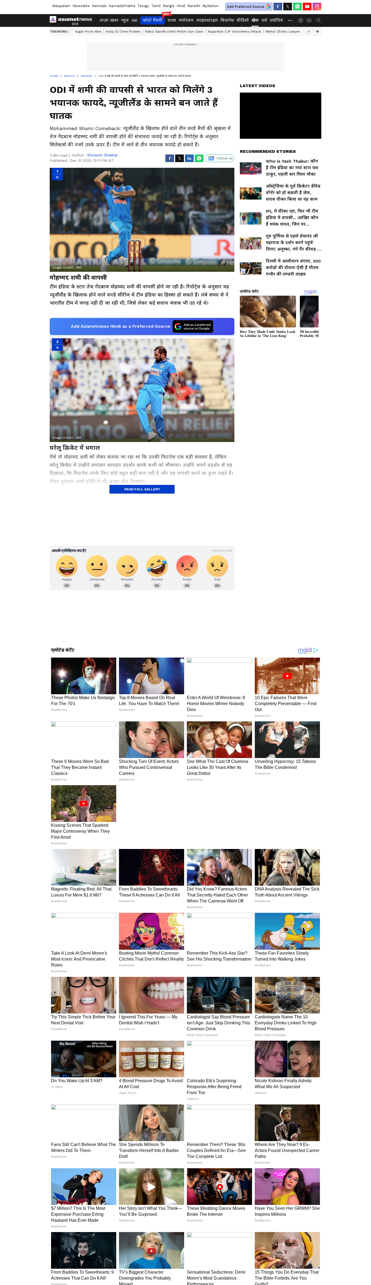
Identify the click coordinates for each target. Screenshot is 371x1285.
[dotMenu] (290, 20)
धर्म (264, 20)
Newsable (81, 6)
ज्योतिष (276, 20)
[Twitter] (287, 6)
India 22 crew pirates (123, 31)
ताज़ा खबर (109, 20)
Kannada (99, 6)
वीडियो (243, 20)
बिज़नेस (227, 20)
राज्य (172, 20)
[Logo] (73, 20)
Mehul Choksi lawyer (283, 31)
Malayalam (61, 6)
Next (317, 31)
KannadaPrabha (122, 6)
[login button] (302, 20)
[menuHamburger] (309, 20)
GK (134, 20)
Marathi (193, 6)
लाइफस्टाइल (207, 20)
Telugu (143, 6)
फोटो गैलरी (152, 20)
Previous (309, 31)
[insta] (317, 6)
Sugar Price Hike (88, 31)
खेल (255, 20)
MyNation (210, 6)
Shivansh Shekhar (102, 155)
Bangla (168, 6)
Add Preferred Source (245, 7)
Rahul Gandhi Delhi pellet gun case (174, 31)
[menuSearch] (318, 20)
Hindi (181, 6)
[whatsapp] (297, 6)
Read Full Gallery (142, 489)
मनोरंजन (186, 20)
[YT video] (307, 6)
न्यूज (125, 20)
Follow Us (225, 158)
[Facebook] (277, 6)
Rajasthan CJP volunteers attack (234, 31)
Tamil (156, 6)
